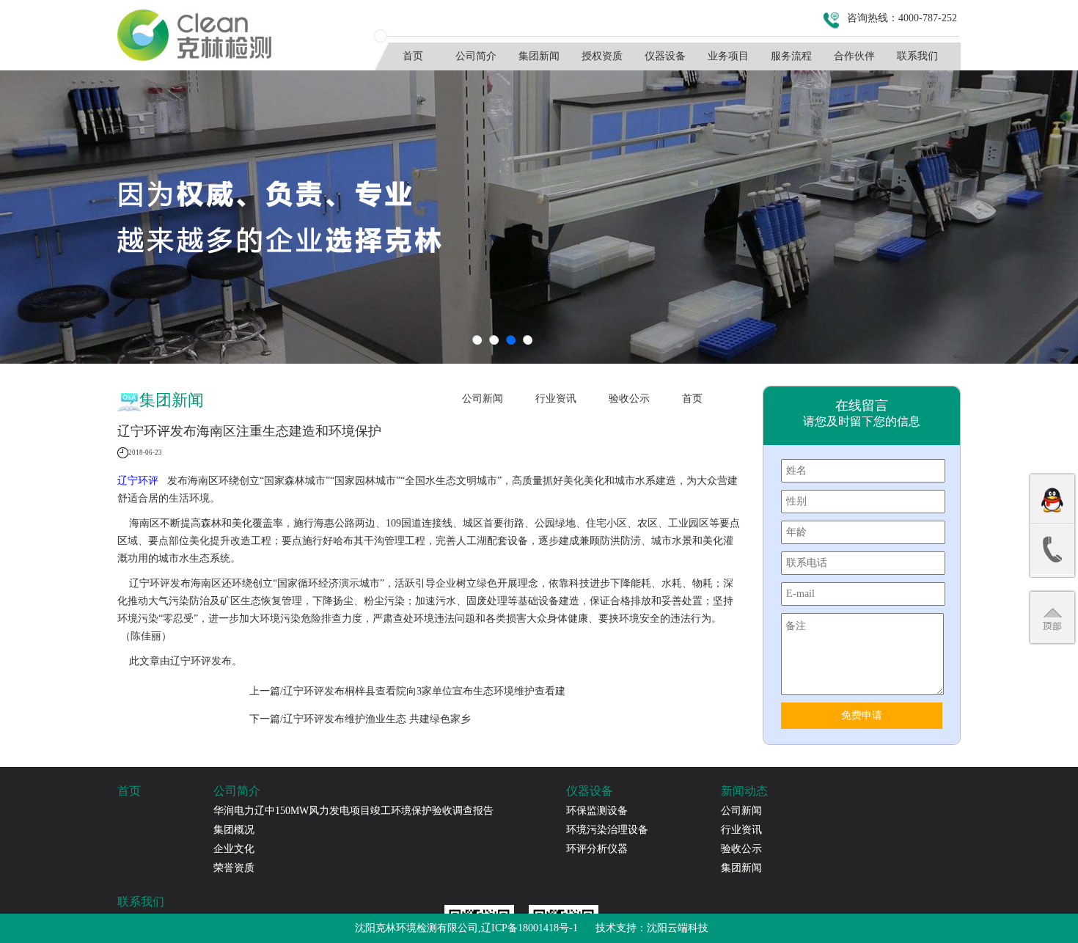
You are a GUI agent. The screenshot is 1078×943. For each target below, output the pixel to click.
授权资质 (602, 56)
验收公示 (629, 398)
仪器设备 (665, 56)
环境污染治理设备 (607, 829)
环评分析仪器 (597, 848)
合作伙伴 (854, 56)
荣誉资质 (233, 867)
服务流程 (791, 56)
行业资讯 (555, 398)
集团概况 (233, 829)
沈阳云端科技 (677, 927)
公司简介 (475, 56)
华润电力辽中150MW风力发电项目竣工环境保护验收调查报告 (353, 810)
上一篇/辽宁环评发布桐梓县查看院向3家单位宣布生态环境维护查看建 (407, 691)
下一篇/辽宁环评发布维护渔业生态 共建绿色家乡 (360, 718)
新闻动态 (744, 791)
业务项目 (728, 56)
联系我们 (917, 56)
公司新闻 (482, 398)
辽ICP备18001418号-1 (529, 927)
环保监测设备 (597, 810)
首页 (413, 56)
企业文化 (233, 848)
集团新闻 (539, 56)
